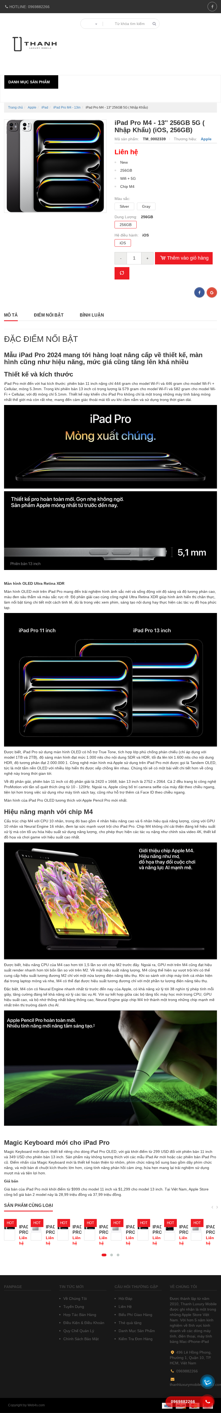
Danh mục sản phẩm (29, 82)
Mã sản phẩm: (127, 139)
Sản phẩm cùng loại (28, 1205)
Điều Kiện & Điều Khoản (83, 1323)
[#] (9, 1229)
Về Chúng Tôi (74, 1298)
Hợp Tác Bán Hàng (79, 1314)
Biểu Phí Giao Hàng (135, 1314)
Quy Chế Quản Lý (78, 1331)
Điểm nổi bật (49, 315)
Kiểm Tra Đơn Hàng (135, 1339)
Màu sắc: (122, 198)
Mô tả (11, 315)
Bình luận (92, 315)
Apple (32, 107)
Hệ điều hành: (127, 235)
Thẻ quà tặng (129, 1323)
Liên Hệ (125, 1306)
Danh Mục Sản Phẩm (136, 1331)
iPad (45, 107)
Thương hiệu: (186, 139)
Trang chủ (15, 107)
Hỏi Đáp (125, 1298)
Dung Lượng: (126, 217)
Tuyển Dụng (73, 1306)
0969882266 (29, 7)
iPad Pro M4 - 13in (67, 107)
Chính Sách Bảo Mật (80, 1339)
